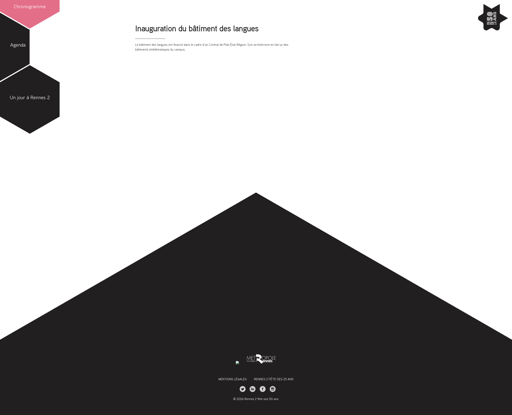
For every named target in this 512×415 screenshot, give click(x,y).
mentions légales (232, 379)
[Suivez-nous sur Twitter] (241, 391)
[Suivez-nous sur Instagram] (271, 391)
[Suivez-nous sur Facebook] (261, 391)
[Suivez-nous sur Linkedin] (251, 391)
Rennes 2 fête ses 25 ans (274, 379)
